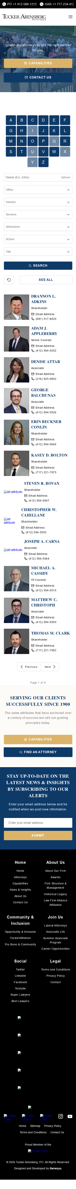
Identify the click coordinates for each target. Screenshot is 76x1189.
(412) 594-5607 (39, 500)
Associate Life (55, 931)
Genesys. (56, 1168)
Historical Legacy (55, 894)
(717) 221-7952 (46, 650)
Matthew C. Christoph (44, 602)
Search (40, 265)
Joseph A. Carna (42, 541)
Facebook (20, 982)
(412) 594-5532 (46, 350)
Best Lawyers (20, 1001)
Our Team (38, 38)
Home (20, 870)
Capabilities (40, 739)
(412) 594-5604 (46, 444)
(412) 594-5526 (46, 412)
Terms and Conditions (55, 969)
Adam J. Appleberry (44, 330)
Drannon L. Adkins (43, 299)
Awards (55, 877)
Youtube (20, 988)
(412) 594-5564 (39, 558)
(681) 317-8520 (46, 318)
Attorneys (20, 877)
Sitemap (35, 1125)
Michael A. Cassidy (43, 570)
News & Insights (20, 889)
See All (46, 279)
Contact (55, 982)
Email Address (45, 314)
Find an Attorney (40, 752)
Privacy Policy (55, 975)
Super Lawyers (20, 994)
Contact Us (20, 902)
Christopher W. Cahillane (39, 512)
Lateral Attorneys (55, 925)
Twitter (20, 969)
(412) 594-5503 (46, 622)
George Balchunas (43, 392)
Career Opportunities (56, 948)
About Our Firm (55, 870)
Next (48, 666)
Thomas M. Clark (50, 633)
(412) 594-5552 (36, 532)
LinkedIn (20, 975)
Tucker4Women (20, 938)
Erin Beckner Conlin (46, 424)
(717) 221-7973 (46, 472)
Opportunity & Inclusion (20, 931)
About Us (20, 896)
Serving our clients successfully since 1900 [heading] (38, 700)
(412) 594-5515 (46, 590)
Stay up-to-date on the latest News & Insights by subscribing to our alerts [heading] (38, 786)
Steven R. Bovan (41, 483)
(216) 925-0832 (46, 378)
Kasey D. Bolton (49, 455)
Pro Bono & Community (20, 944)
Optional (65, 177)
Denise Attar (45, 361)
